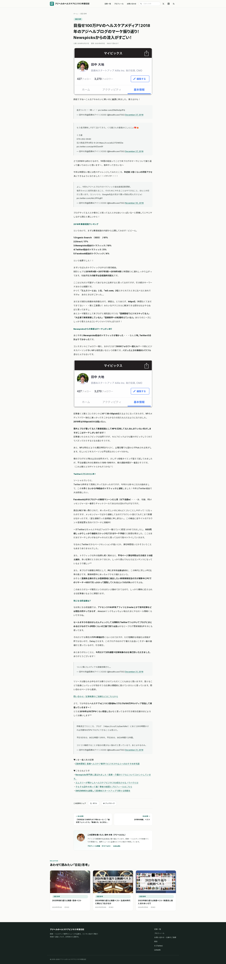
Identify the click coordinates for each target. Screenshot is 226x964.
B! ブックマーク (109, 803)
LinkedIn (116, 846)
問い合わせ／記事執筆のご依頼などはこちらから (95, 696)
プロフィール (118, 4)
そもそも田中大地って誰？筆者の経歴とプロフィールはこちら (103, 787)
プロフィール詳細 (93, 846)
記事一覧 (108, 4)
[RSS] (173, 4)
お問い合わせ (131, 4)
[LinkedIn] (168, 4)
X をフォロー (106, 846)
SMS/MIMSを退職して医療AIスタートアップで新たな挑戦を (102, 791)
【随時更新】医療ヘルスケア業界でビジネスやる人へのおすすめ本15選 (107, 764)
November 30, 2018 (134, 203)
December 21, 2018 (134, 672)
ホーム (75, 14)
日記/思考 (83, 14)
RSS (155, 941)
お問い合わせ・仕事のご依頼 (165, 937)
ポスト (95, 803)
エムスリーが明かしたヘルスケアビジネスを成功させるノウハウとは (106, 783)
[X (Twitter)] (163, 4)
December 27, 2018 (134, 115)
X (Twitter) (158, 946)
